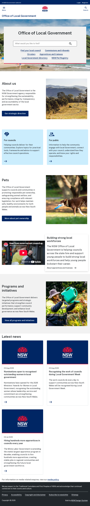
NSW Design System (79, 500)
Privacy (5, 495)
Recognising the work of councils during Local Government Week (65, 373)
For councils (10, 140)
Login (79, 3)
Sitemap (74, 495)
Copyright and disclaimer (35, 495)
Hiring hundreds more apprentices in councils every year (22, 442)
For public (54, 140)
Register (85, 3)
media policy (53, 480)
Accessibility (16, 495)
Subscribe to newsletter (58, 495)
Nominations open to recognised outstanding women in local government (20, 374)
